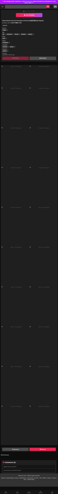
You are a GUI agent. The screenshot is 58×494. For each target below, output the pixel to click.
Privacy (54, 478)
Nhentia (3, 478)
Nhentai (20, 475)
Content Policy (30, 479)
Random (29, 492)
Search (17, 492)
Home (6, 492)
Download (43, 58)
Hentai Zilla (30, 478)
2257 (25, 479)
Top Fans (40, 492)
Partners (36, 478)
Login (5, 466)
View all (43, 449)
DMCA (44, 478)
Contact (49, 478)
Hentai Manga (10, 478)
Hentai (16, 478)
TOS (41, 478)
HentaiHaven (22, 478)
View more (16, 449)
